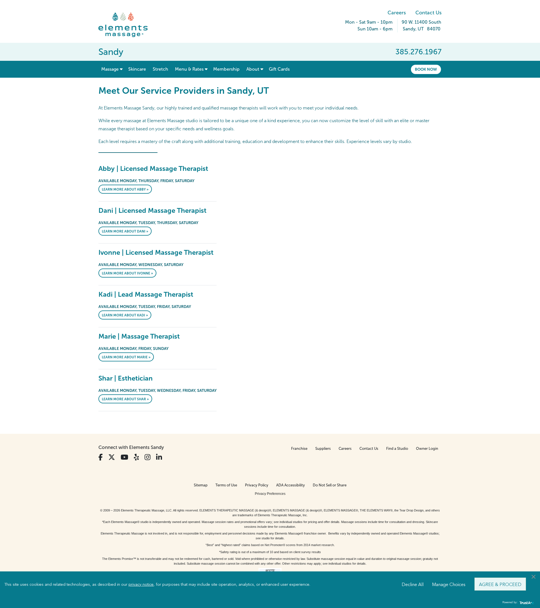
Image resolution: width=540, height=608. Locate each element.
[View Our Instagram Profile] (147, 457)
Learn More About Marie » (126, 357)
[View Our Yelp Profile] (136, 457)
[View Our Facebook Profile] (100, 457)
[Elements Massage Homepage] (127, 25)
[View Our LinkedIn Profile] (159, 457)
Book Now (426, 69)
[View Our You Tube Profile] (124, 457)
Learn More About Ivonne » (127, 273)
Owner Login (427, 448)
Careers (397, 12)
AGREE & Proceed (500, 584)
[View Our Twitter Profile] (111, 457)
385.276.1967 (418, 52)
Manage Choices (448, 584)
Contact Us (428, 12)
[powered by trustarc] (526, 602)
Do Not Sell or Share (329, 485)
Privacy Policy (256, 485)
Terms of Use (226, 485)
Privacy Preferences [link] (270, 494)
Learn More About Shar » (125, 399)
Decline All (413, 584)
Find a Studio (397, 448)
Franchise (299, 448)
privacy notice (141, 584)
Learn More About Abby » (125, 189)
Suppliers (323, 448)
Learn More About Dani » (125, 231)
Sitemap (201, 485)
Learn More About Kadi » (125, 315)
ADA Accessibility (290, 485)
